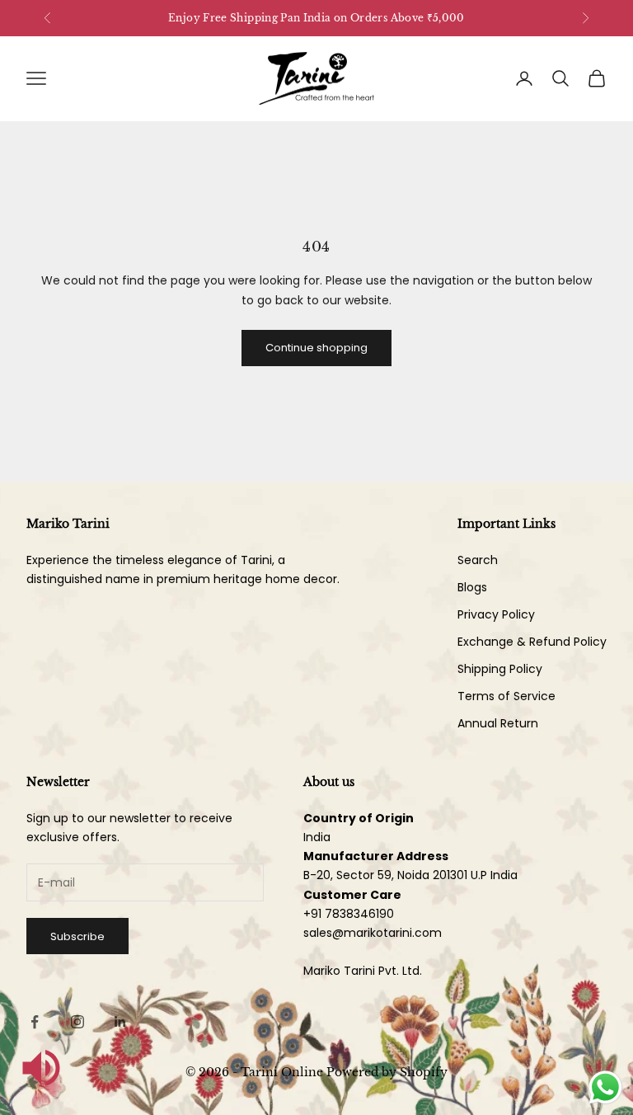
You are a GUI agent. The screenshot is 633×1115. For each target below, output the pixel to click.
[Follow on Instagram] (77, 1022)
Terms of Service (506, 696)
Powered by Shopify (387, 1072)
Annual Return (497, 723)
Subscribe (77, 936)
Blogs (472, 587)
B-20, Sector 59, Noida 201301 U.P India (410, 875)
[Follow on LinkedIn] (120, 1022)
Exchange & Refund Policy (532, 641)
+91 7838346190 (348, 914)
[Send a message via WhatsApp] (605, 1087)
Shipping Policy (499, 669)
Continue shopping (316, 347)
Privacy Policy (496, 614)
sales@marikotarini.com (372, 932)
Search (477, 560)
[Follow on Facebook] (34, 1022)
